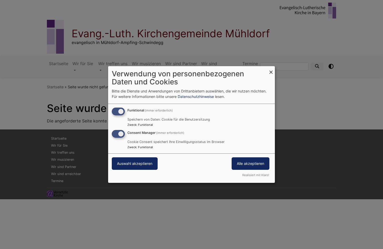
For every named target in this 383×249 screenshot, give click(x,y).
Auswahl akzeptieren (134, 163)
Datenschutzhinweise (196, 96)
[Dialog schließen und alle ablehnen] (271, 69)
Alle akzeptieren (250, 163)
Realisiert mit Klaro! (255, 175)
